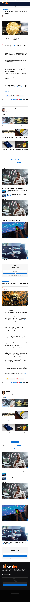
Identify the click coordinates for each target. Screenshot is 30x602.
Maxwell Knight (6, 543)
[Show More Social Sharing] (6, 19)
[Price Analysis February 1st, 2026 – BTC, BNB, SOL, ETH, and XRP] (21, 120)
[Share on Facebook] (2, 19)
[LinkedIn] (2, 42)
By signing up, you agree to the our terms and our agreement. (15, 275)
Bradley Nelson (6, 287)
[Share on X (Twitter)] (3, 19)
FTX (11, 63)
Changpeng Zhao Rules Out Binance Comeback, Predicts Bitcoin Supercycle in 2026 (21, 138)
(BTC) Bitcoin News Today (5, 9)
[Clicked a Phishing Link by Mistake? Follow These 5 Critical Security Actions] (8, 132)
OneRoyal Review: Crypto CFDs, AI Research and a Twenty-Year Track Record (16, 194)
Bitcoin (18, 37)
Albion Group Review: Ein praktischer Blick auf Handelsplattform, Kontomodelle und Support (15, 186)
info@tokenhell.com (13, 84)
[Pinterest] (2, 44)
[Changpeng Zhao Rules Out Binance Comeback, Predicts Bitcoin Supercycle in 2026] (21, 132)
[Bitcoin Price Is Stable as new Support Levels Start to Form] (15, 28)
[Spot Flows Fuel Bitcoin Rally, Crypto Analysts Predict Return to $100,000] (21, 144)
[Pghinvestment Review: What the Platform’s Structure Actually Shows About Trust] (4, 191)
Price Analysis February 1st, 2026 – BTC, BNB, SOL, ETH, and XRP (21, 126)
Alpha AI (15, 165)
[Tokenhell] (5, 3)
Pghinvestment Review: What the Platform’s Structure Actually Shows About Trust (17, 190)
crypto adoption (15, 357)
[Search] (26, 3)
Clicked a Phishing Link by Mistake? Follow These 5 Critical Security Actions (7, 138)
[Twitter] (2, 41)
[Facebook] (2, 39)
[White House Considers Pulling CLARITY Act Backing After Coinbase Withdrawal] (8, 144)
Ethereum (16, 77)
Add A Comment (15, 154)
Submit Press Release (15, 159)
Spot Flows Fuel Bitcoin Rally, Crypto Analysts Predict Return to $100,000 (21, 150)
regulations (25, 319)
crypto (16, 57)
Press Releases (21, 86)
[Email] (2, 46)
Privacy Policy (19, 275)
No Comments (22, 287)
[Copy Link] (2, 48)
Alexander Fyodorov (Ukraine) (11, 108)
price (19, 39)
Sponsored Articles (16, 86)
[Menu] (27, 3)
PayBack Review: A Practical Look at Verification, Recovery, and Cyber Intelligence (8, 126)
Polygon (6, 77)
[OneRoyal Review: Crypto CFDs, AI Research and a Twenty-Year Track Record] (4, 195)
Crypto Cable (12, 86)
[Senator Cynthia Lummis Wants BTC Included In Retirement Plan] (15, 298)
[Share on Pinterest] (4, 19)
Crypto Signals (15, 597)
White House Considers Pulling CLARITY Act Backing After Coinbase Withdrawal (8, 150)
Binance (15, 45)
